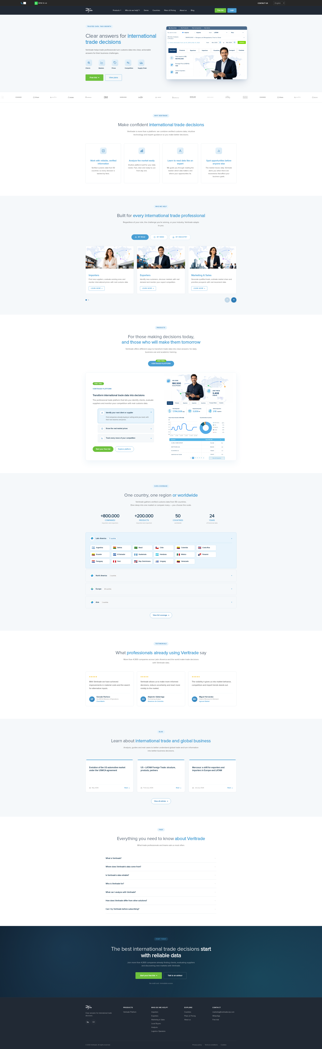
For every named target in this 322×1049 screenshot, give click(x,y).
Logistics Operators (158, 1031)
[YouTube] (93, 1022)
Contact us (263, 3)
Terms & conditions (211, 1045)
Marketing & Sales (158, 1020)
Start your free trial (103, 449)
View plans (113, 78)
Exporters (154, 1016)
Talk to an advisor (175, 975)
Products (117, 10)
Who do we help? (132, 10)
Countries (156, 10)
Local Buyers (156, 1023)
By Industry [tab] (181, 237)
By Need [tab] (160, 237)
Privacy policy (197, 1045)
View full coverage (161, 615)
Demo (146, 10)
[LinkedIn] (88, 1022)
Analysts (154, 1027)
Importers (154, 1012)
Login (232, 10)
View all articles (161, 801)
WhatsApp (216, 1016)
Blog (192, 10)
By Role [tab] (141, 237)
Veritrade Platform (161, 363)
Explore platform (124, 449)
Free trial (220, 10)
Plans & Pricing (170, 10)
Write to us (42, 3)
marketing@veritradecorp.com (223, 1012)
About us (183, 10)
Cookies (223, 1045)
